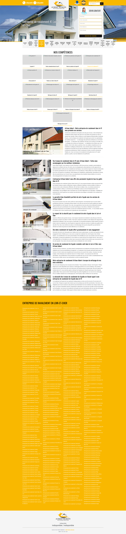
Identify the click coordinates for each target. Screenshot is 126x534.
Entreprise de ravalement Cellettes (92, 438)
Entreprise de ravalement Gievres (71, 452)
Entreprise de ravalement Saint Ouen (31, 486)
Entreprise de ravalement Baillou (91, 480)
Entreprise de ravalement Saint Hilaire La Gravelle (52, 331)
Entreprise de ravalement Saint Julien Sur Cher (52, 316)
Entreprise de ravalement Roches (51, 404)
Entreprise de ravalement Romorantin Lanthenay (52, 395)
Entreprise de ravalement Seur (30, 435)
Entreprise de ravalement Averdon (92, 486)
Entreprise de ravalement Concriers (92, 355)
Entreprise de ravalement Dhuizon (92, 316)
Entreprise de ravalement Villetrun (31, 320)
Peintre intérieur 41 (57, 43)
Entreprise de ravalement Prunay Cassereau (51, 421)
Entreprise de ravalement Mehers (71, 364)
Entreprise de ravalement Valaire (30, 386)
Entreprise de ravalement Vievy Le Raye (32, 367)
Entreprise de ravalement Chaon (91, 424)
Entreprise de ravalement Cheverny (92, 375)
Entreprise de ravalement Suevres (31, 416)
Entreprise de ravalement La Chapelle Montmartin (93, 417)
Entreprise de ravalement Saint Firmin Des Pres (52, 349)
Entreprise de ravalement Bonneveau (93, 463)
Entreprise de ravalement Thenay (30, 408)
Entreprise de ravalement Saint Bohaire (52, 371)
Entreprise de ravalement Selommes (31, 439)
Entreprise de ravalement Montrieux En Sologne (73, 312)
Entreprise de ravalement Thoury (30, 400)
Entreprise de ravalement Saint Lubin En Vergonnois (32, 496)
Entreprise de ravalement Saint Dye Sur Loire (52, 357)
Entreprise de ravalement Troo (30, 388)
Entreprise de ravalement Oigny (50, 471)
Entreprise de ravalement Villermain (31, 327)
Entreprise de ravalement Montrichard (73, 316)
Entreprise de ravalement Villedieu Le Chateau (31, 352)
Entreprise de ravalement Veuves (30, 369)
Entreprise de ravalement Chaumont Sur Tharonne (93, 388)
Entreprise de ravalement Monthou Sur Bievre (73, 334)
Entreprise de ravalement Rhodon (51, 410)
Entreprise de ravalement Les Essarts (72, 503)
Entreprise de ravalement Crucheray (92, 320)
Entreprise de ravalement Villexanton (31, 322)
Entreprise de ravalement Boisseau (92, 465)
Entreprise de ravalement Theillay (30, 410)
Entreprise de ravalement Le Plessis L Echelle (52, 435)
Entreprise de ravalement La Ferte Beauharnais (72, 492)
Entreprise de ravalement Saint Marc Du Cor (32, 492)
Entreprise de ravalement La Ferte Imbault (72, 488)
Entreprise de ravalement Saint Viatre (31, 472)
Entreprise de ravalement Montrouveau (73, 310)
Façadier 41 (25, 43)
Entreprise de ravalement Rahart (50, 414)
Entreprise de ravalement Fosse (71, 468)
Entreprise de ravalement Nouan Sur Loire (51, 480)
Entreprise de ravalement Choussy (92, 365)
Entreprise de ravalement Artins (91, 497)
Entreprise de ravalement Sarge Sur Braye (31, 462)
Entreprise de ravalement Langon (71, 417)
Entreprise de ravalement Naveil (50, 492)
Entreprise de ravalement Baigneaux (92, 482)
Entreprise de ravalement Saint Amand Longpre (52, 381)
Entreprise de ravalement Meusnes (72, 348)
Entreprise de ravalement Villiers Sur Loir (32, 316)
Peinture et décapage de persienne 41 (102, 43)
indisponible (29, 2)
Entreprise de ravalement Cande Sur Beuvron (92, 443)
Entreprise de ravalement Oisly (50, 469)
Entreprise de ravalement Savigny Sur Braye (32, 454)
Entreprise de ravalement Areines (92, 499)
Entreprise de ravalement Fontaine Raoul (73, 474)
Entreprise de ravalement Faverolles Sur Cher (73, 500)
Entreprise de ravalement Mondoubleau (73, 337)
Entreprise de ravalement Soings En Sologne (31, 432)
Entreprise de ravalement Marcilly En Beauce (72, 387)
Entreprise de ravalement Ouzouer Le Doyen (52, 455)
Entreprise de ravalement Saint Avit (51, 373)
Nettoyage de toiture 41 (74, 43)
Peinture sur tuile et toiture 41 (51, 43)
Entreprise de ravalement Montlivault (72, 325)
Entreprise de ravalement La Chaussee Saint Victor (93, 384)
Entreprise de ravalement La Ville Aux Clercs (31, 362)
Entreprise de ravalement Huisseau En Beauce (73, 440)
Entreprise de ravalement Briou (91, 448)
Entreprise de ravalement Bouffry (92, 459)
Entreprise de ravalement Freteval (72, 457)
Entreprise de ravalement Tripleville (31, 390)
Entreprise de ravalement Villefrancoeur (32, 345)
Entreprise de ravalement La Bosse (92, 461)
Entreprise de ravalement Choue (91, 367)
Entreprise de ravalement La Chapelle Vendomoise (93, 409)
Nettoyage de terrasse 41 (113, 43)
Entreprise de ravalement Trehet (30, 392)
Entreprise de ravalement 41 (41, 43)
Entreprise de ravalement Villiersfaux (31, 318)
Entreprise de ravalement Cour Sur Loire (93, 330)
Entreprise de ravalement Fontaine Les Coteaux (73, 477)
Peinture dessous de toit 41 (91, 43)
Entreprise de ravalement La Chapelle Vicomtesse (93, 406)
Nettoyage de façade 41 (80, 43)
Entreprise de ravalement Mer (71, 354)
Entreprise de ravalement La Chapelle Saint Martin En (93, 413)
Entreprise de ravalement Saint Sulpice (32, 474)
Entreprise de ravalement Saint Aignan (52, 384)
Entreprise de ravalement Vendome (31, 380)
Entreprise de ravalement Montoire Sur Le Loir (73, 322)
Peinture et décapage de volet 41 (108, 43)
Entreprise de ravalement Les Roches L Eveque (52, 401)
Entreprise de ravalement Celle (91, 440)
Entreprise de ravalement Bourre (91, 457)
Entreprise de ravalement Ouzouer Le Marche (52, 451)
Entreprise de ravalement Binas (91, 469)
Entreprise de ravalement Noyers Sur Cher (52, 474)
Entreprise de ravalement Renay (50, 412)
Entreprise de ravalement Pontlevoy (51, 430)
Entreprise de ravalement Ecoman (92, 312)
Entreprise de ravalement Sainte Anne (52, 378)
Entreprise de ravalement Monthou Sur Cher (73, 330)
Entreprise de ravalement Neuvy (50, 487)
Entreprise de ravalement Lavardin (72, 411)
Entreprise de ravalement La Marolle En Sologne (73, 376)
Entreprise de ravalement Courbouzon (93, 336)
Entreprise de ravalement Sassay (30, 457)
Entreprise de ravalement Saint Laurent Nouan (52, 308)
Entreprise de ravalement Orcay (50, 464)
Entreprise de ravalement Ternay (30, 412)
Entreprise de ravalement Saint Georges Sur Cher (52, 341)
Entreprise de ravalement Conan (91, 357)
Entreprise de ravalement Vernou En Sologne (31, 372)
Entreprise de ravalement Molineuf (72, 342)
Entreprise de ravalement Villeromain (31, 324)
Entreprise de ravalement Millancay (72, 346)
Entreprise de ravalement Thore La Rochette (31, 403)
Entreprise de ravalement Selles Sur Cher (32, 443)
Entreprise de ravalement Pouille (50, 428)
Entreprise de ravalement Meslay (71, 350)
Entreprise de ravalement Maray (71, 390)
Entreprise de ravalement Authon (92, 488)
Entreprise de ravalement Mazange (72, 367)
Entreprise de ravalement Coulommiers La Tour (93, 339)
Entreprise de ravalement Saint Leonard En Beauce (32, 502)
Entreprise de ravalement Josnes (71, 431)
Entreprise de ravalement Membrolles (72, 362)
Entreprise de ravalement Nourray (51, 477)
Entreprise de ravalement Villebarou (31, 359)
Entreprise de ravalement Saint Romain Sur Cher (32, 477)
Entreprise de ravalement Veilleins (30, 377)
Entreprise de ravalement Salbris (30, 469)
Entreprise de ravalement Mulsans (51, 498)
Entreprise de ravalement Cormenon (92, 351)
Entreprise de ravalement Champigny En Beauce (93, 427)
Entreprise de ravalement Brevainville (93, 450)
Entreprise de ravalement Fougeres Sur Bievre (73, 465)
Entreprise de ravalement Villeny (30, 335)
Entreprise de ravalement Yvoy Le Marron (31, 309)
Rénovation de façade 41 (62, 43)
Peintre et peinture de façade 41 (36, 43)
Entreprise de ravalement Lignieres (72, 407)
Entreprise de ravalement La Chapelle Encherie (93, 421)
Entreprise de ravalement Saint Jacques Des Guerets (52, 328)
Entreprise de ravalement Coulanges (92, 342)
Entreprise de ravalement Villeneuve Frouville (31, 338)
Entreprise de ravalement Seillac (30, 449)
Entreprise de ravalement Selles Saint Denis (31, 446)
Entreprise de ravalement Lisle (71, 405)
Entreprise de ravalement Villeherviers (31, 343)
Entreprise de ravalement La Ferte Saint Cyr (73, 485)
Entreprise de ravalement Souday (30, 429)
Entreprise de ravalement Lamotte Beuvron (72, 428)
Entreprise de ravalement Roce (50, 406)
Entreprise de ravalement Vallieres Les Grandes (32, 382)
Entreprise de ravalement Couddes (92, 347)
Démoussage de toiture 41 (96, 43)
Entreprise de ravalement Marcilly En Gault (72, 383)
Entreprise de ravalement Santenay (31, 465)
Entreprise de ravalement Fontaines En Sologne (73, 481)
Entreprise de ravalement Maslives (72, 371)
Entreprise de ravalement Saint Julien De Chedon (52, 320)
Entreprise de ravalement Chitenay (92, 369)
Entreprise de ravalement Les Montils (72, 328)
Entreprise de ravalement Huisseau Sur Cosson (73, 434)
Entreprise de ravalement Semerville (31, 441)
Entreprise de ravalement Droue (91, 314)
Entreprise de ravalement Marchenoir (72, 392)
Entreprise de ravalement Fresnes (71, 460)
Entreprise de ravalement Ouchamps (51, 460)
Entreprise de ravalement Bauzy (91, 476)
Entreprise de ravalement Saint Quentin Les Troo (32, 483)
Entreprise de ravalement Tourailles (31, 398)
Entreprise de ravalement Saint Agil (51, 386)
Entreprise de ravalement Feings (71, 495)
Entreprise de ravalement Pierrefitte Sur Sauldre (52, 443)
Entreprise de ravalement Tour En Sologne (30, 395)
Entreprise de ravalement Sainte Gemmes (50, 345)
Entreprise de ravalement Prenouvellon (52, 424)
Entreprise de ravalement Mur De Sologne (51, 495)
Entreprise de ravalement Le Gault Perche (72, 454)
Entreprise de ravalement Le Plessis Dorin (51, 439)
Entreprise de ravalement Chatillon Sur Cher (93, 400)
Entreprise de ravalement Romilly (51, 398)
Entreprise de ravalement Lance (71, 425)
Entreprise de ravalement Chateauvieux (93, 403)
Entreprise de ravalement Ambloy (92, 501)
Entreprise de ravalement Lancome (72, 423)
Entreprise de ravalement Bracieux (92, 453)
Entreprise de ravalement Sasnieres (31, 459)
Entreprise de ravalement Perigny (51, 448)
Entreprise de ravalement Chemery (92, 377)
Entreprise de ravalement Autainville (92, 493)
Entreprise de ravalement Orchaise (51, 462)
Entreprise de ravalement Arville (91, 495)
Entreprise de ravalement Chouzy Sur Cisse (93, 362)
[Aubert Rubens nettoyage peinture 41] (63, 516)
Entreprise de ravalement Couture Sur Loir (93, 327)
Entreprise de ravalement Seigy (30, 451)
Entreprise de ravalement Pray (50, 426)
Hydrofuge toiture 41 (86, 43)
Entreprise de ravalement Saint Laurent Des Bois (52, 312)
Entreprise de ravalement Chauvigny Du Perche (93, 380)
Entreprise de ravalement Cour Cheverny (93, 334)
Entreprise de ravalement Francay (72, 462)
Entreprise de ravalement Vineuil (30, 314)
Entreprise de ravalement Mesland (72, 352)
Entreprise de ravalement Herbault (72, 443)
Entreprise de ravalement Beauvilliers (93, 474)
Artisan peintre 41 (46, 43)
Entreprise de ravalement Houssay (72, 437)
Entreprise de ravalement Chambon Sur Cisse (93, 433)
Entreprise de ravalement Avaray (92, 491)
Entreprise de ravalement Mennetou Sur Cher (73, 359)
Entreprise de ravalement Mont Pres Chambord (72, 318)
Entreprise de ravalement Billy (91, 472)
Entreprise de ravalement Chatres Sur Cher (93, 396)
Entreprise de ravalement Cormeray (92, 349)
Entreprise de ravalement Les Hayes (72, 445)
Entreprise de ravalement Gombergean (73, 449)
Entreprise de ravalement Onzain (51, 466)
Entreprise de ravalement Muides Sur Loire (52, 501)
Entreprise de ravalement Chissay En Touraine (92, 372)
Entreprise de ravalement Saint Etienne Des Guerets (52, 353)
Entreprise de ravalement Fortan (71, 470)
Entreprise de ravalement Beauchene (93, 478)
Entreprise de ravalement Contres (92, 353)
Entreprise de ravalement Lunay (71, 395)
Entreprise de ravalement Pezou (50, 446)
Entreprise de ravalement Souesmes (31, 427)
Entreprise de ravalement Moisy (71, 344)
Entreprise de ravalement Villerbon (31, 329)
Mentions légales (69, 529)
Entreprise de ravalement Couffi (91, 344)
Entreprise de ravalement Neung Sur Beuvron (51, 489)
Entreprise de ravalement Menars (71, 356)
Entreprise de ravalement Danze (91, 318)
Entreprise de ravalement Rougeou (51, 392)
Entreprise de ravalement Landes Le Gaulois (72, 420)
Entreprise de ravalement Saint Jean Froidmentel (51, 324)
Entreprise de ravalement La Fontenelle (73, 472)
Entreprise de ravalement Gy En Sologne (73, 447)
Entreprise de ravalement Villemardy (31, 341)
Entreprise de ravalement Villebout (31, 357)
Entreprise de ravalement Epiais (91, 310)
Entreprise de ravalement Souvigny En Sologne (32, 424)
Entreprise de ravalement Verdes (30, 375)
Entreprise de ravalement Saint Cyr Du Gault (52, 364)
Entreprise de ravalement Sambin (30, 467)
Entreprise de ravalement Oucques (51, 458)
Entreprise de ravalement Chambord (92, 430)
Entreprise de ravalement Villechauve (31, 355)
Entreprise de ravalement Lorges (71, 401)
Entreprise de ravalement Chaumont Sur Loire (93, 392)
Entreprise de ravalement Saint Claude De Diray (52, 368)
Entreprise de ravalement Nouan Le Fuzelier (51, 483)
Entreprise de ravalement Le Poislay (51, 432)
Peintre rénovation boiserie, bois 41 (30, 43)
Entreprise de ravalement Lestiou (71, 409)
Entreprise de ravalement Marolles (72, 373)
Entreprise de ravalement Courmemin (93, 332)
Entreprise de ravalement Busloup (92, 446)
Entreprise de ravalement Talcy (30, 419)
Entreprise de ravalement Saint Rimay (31, 480)
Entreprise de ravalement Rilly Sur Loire (52, 408)
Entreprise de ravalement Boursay (92, 455)
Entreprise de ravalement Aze (91, 484)
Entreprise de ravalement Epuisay (92, 308)
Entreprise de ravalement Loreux (71, 403)
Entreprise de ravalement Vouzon (30, 312)
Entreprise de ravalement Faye (71, 497)
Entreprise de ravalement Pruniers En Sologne (52, 417)
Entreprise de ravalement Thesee (30, 406)
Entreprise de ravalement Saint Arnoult (52, 376)
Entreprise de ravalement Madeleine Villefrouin (72, 397)
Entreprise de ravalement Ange (91, 503)
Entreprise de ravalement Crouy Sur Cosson (92, 323)
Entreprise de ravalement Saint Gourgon (52, 335)
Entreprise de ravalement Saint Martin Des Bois (31, 489)
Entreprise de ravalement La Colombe (93, 359)
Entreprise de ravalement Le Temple (31, 414)
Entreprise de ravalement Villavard (31, 365)
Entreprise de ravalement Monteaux (72, 339)
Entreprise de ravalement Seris (30, 437)
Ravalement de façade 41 (68, 43)
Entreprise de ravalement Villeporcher (31, 333)
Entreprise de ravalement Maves (71, 369)
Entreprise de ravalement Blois (91, 467)
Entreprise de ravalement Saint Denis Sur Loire (52, 361)
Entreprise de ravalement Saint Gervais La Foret (52, 337)
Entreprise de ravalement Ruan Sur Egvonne (51, 389)
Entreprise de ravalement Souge (30, 421)
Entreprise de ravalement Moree (71, 308)
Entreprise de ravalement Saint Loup (31, 499)
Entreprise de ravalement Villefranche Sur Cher (31, 348)
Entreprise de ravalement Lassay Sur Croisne (72, 414)
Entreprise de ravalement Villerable (31, 331)
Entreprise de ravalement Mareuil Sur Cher (72, 380)
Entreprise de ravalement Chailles (92, 436)
